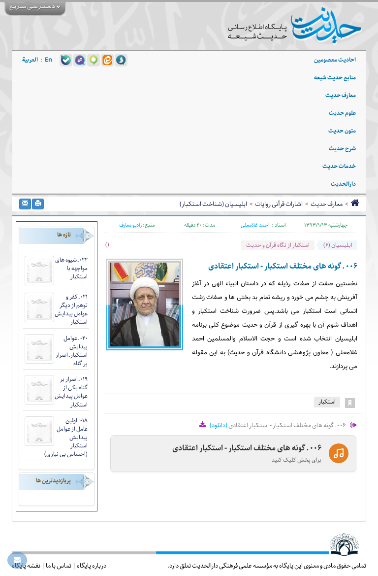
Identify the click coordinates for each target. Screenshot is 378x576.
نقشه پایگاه (26, 566)
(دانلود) (218, 425)
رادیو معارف (130, 225)
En (48, 60)
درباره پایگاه (91, 566)
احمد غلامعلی (255, 225)
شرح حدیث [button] (342, 148)
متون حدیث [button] (342, 131)
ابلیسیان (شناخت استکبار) (213, 204)
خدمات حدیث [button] (339, 166)
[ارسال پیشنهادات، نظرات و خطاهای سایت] (17, 560)
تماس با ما (58, 566)
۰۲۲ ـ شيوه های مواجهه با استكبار (71, 268)
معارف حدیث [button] (340, 95)
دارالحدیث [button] (343, 184)
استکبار (327, 402)
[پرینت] (38, 204)
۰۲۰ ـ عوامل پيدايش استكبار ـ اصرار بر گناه (72, 351)
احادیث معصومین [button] (335, 60)
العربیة (30, 60)
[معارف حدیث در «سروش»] (121, 60)
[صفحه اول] (354, 204)
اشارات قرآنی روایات (279, 204)
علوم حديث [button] (342, 113)
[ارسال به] (25, 204)
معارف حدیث (327, 204)
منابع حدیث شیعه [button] (335, 77)
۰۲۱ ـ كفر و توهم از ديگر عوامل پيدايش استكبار (71, 309)
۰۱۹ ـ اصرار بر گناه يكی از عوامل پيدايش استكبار (71, 391)
